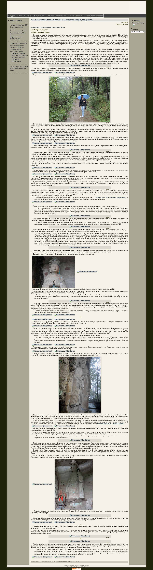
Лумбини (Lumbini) (18, 53)
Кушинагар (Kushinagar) (16, 60)
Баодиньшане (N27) (104, 424)
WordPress (76, 566)
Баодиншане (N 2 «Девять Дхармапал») (111, 197)
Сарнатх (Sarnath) (18, 57)
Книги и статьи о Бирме (18, 31)
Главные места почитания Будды (16, 50)
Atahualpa (83, 566)
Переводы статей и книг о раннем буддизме (18, 44)
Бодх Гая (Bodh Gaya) (20, 55)
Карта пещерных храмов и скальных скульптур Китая (19, 68)
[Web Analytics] (76, 569)
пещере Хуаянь (118, 424)
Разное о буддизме (17, 47)
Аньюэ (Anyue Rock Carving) (63, 561)
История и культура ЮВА (19, 25)
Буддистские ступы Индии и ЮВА (17, 38)
